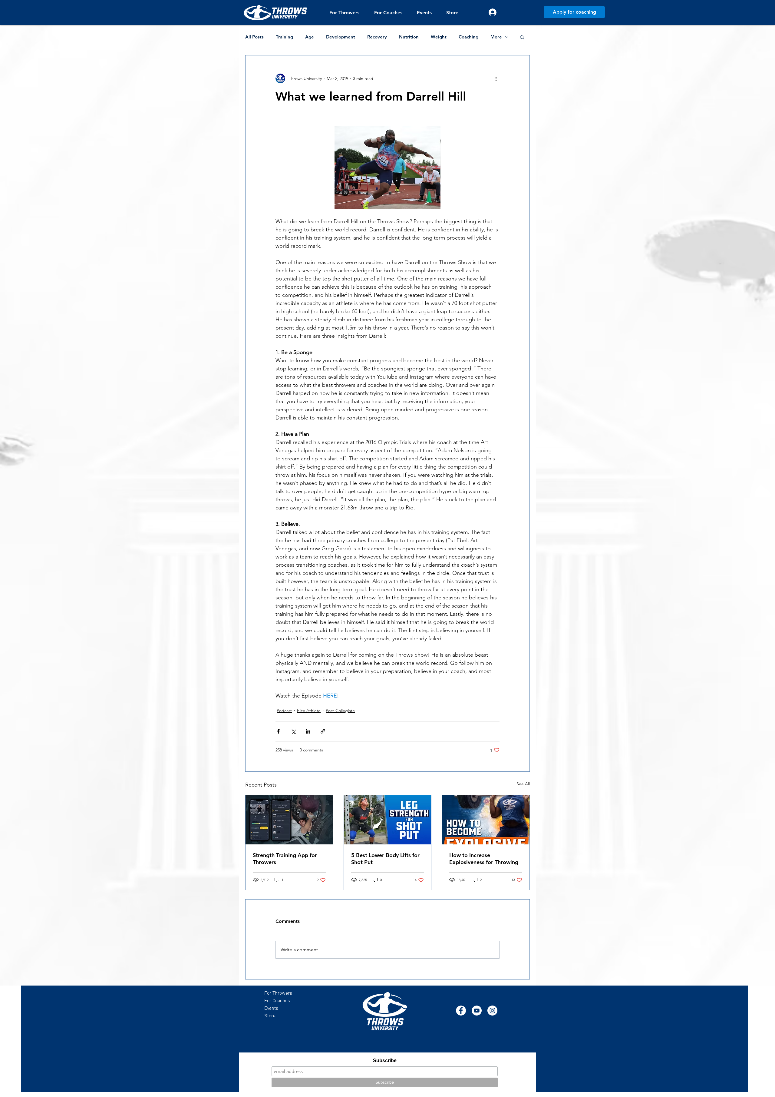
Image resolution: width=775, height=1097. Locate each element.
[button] (344, 12)
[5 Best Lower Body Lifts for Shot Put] (387, 819)
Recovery (377, 37)
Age (309, 37)
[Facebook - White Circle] (461, 1011)
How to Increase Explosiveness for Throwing (483, 859)
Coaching (468, 37)
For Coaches (277, 1001)
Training (284, 37)
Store (269, 1016)
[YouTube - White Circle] (477, 1011)
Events (271, 1009)
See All (523, 784)
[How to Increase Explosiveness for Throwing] (485, 819)
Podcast (284, 710)
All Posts (254, 37)
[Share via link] (323, 731)
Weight (439, 37)
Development (340, 37)
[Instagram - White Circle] (492, 1011)
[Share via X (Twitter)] (293, 731)
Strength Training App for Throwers (285, 859)
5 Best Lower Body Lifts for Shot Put (385, 859)
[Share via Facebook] (278, 731)
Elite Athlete (309, 710)
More (496, 37)
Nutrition (409, 37)
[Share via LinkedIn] (308, 731)
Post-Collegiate (340, 710)
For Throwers (278, 993)
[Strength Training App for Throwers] (289, 819)
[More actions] (496, 78)
